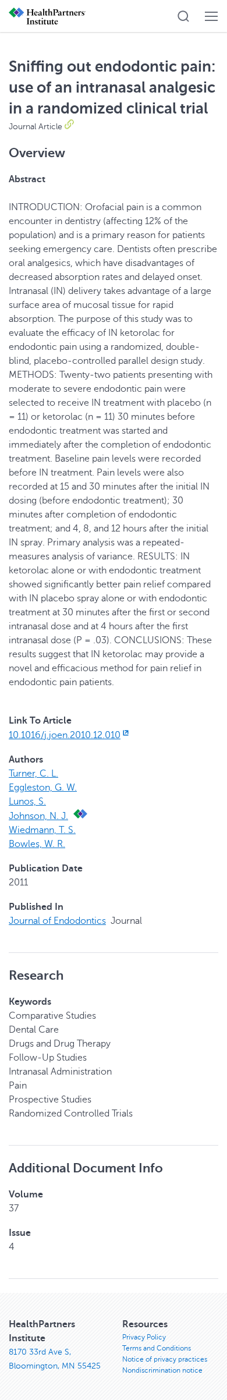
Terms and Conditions (156, 1348)
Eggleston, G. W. (43, 787)
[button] (183, 16)
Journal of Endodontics (57, 921)
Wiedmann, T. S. (42, 830)
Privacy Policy (144, 1337)
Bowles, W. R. (37, 844)
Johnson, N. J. (38, 816)
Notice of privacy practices (164, 1359)
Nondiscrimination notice (162, 1370)
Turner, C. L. (33, 773)
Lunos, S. (27, 801)
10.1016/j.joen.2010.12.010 (64, 735)
